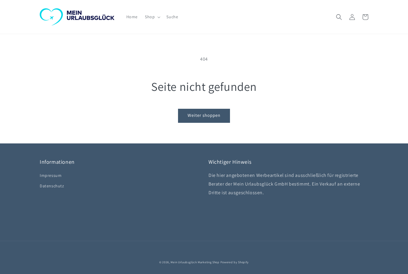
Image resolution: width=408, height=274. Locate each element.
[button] (152, 16)
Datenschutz (52, 186)
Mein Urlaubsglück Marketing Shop (195, 262)
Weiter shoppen (204, 115)
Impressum (51, 175)
